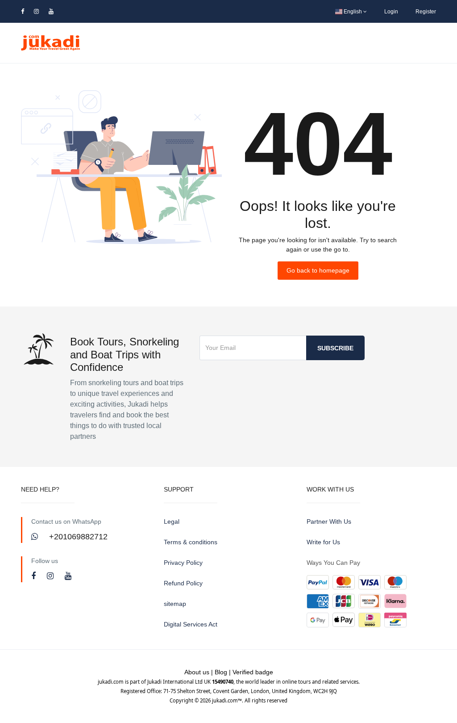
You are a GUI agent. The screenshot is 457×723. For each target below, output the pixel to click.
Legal (171, 521)
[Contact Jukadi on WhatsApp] (35, 536)
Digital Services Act (190, 624)
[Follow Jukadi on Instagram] (51, 576)
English (352, 11)
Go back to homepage (318, 270)
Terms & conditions (190, 542)
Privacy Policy (183, 562)
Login (391, 11)
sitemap (175, 603)
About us (196, 672)
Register (425, 11)
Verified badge (253, 672)
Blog (221, 672)
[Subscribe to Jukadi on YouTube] (68, 576)
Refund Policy (183, 583)
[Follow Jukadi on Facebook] (34, 576)
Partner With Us (329, 521)
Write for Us (323, 542)
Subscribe (335, 348)
